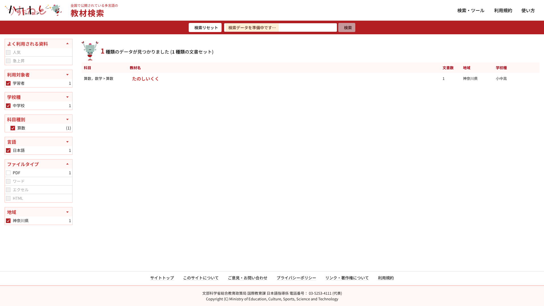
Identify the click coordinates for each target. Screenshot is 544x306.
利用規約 (503, 10)
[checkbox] (8, 52)
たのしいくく (145, 78)
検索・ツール (470, 10)
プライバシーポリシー (296, 277)
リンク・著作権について (347, 277)
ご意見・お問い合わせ (247, 277)
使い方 (528, 10)
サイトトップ (162, 277)
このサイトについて (201, 277)
